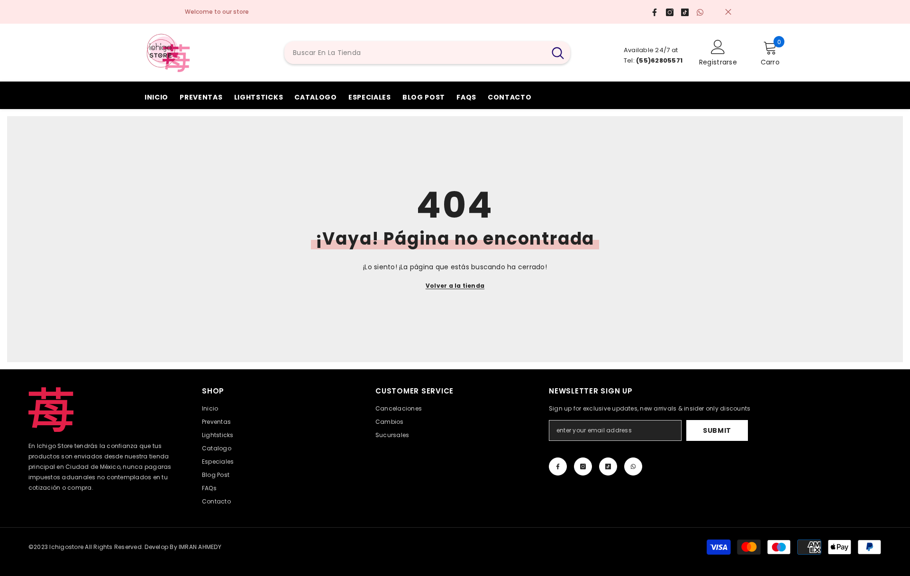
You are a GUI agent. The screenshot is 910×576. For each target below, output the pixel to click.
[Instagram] (583, 466)
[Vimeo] (633, 466)
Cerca (728, 12)
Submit (717, 430)
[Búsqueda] (427, 52)
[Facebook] (558, 466)
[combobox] (415, 52)
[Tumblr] (608, 466)
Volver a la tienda (455, 286)
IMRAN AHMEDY (200, 547)
